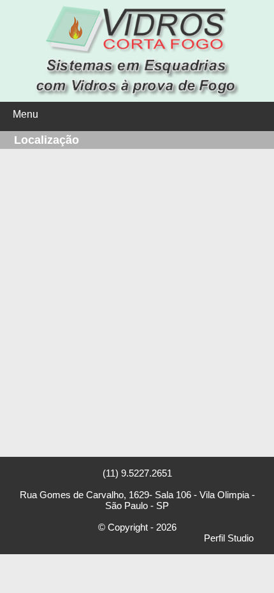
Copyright (128, 527)
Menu (25, 114)
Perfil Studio (229, 538)
